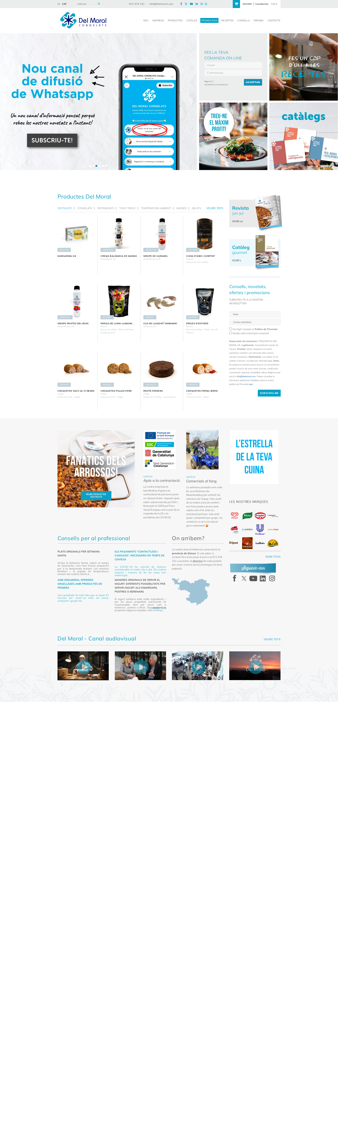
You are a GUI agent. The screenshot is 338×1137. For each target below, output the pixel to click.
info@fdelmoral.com (161, 4)
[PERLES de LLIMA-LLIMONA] (119, 301)
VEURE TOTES (272, 556)
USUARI (247, 4)
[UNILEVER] (260, 529)
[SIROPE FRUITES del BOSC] (76, 301)
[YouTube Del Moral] (192, 4)
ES (59, 4)
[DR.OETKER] (260, 516)
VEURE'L (236, 260)
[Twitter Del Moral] (187, 4)
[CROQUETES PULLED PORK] (119, 369)
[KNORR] (247, 515)
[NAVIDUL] (247, 543)
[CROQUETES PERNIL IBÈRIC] (204, 369)
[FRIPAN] (234, 543)
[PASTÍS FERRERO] (161, 369)
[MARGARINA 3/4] (76, 234)
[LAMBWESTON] (260, 543)
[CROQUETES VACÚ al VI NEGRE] (76, 369)
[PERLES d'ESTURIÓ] (204, 301)
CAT (64, 4)
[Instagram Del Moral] (202, 4)
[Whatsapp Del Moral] (207, 4)
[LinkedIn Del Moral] (198, 4)
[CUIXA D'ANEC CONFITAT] (204, 234)
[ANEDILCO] (247, 529)
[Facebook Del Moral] (182, 4)
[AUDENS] (273, 529)
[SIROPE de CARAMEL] (161, 234)
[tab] (66, 208)
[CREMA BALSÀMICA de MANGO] (119, 234)
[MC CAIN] (273, 543)
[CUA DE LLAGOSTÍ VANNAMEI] (161, 301)
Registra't (208, 81)
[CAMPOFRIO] (234, 529)
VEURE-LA (237, 221)
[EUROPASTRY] (273, 516)
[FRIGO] (234, 516)
